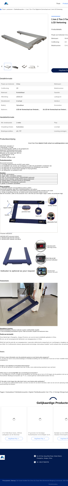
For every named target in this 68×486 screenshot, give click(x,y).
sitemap (13, 480)
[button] (4, 422)
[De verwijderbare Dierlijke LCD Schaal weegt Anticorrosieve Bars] (40, 419)
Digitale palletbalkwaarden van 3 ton (40, 392)
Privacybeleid (6, 480)
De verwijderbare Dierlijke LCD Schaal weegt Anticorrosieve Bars (37, 433)
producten (9, 9)
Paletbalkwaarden (19, 9)
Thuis (58, 3)
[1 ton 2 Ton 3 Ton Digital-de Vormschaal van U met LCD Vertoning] (23, 38)
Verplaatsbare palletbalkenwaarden (16, 392)
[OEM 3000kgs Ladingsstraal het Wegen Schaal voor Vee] (14, 419)
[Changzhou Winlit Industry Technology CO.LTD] (6, 3)
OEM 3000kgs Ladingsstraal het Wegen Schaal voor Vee (13, 433)
